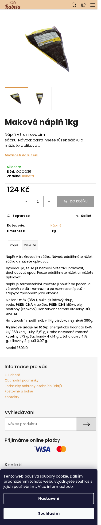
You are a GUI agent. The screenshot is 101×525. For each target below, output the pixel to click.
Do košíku (79, 201)
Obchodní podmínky (22, 380)
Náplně (56, 225)
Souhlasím (49, 513)
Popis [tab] (14, 245)
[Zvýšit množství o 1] (49, 201)
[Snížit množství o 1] (26, 201)
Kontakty (12, 397)
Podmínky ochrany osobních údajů (33, 386)
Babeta (28, 176)
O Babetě (12, 375)
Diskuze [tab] (30, 245)
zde (69, 486)
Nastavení (48, 498)
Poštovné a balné (19, 391)
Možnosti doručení (22, 155)
